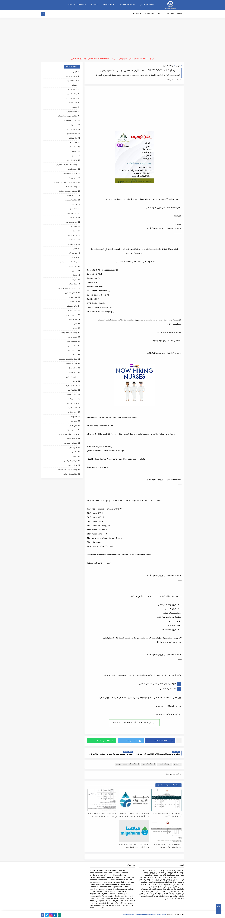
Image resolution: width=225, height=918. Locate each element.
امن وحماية (73, 319)
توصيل (74, 271)
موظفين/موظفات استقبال (67, 191)
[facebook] (42, 915)
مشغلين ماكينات (71, 386)
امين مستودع (72, 147)
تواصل (74, 452)
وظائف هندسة (71, 76)
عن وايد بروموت (109, 5)
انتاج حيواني (73, 448)
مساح (75, 381)
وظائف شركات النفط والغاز (67, 470)
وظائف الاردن (149, 14)
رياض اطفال (72, 412)
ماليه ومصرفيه (72, 306)
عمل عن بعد (72, 324)
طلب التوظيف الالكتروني (174, 14)
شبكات (74, 355)
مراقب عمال (72, 368)
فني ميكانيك (72, 235)
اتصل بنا (94, 5)
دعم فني (74, 280)
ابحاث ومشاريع (71, 222)
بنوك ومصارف (72, 213)
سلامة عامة (73, 240)
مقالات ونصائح (72, 342)
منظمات (74, 258)
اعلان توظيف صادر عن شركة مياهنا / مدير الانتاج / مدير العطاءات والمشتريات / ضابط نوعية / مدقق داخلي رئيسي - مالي (134, 846)
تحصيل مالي (72, 350)
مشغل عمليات (71, 430)
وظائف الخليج (137, 14)
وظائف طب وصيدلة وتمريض (126, 764)
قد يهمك (160, 14)
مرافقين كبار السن (70, 461)
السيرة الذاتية (72, 81)
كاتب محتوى (72, 266)
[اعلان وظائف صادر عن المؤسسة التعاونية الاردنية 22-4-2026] (166, 831)
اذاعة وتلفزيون (72, 244)
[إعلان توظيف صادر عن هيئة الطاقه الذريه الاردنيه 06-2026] (166, 800)
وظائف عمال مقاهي (70, 474)
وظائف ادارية (72, 90)
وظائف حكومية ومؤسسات (67, 116)
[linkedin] (55, 915)
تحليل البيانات (72, 395)
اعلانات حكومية (72, 112)
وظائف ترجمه (72, 390)
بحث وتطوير (72, 346)
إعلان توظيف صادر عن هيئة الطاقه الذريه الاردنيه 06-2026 (167, 815)
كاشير (75, 249)
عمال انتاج (73, 209)
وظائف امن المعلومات (69, 333)
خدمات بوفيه (72, 337)
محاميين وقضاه (71, 364)
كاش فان (74, 421)
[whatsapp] (59, 915)
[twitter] (47, 915)
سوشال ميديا (72, 196)
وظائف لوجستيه (71, 200)
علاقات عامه (72, 284)
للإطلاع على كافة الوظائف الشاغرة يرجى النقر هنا (134, 723)
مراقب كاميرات (72, 465)
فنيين (75, 231)
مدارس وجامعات (71, 178)
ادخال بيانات (73, 138)
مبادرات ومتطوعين (70, 443)
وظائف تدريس (148, 764)
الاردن (178, 66)
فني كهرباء (73, 253)
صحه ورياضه (72, 399)
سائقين (74, 156)
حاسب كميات (72, 408)
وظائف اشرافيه (71, 187)
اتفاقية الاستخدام (147, 5)
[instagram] (51, 915)
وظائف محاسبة (71, 98)
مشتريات (73, 205)
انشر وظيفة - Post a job (77, 5)
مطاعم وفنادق (72, 134)
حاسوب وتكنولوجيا (70, 121)
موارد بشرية (73, 143)
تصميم (74, 152)
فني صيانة (73, 218)
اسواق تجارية (72, 169)
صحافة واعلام (72, 439)
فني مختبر (73, 302)
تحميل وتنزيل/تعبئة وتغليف (67, 289)
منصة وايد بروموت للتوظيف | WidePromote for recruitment (144, 914)
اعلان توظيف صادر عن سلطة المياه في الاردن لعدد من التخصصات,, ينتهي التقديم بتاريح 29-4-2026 (102, 815)
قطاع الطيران (72, 417)
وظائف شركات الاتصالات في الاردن (65, 182)
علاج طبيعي (73, 426)
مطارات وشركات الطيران (68, 434)
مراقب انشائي (72, 403)
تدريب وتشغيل (71, 377)
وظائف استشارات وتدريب (68, 262)
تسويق (74, 107)
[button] (160, 740)
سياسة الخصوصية (127, 5)
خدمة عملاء (73, 103)
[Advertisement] (112, 38)
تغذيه (75, 328)
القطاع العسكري (71, 293)
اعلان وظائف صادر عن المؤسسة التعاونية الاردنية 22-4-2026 (168, 846)
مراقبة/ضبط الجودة (70, 174)
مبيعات (74, 85)
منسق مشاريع (71, 315)
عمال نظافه (73, 227)
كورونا (75, 457)
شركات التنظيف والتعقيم (68, 359)
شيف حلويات (72, 373)
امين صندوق (72, 297)
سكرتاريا (74, 125)
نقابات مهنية (72, 311)
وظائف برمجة (72, 129)
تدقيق (75, 275)
